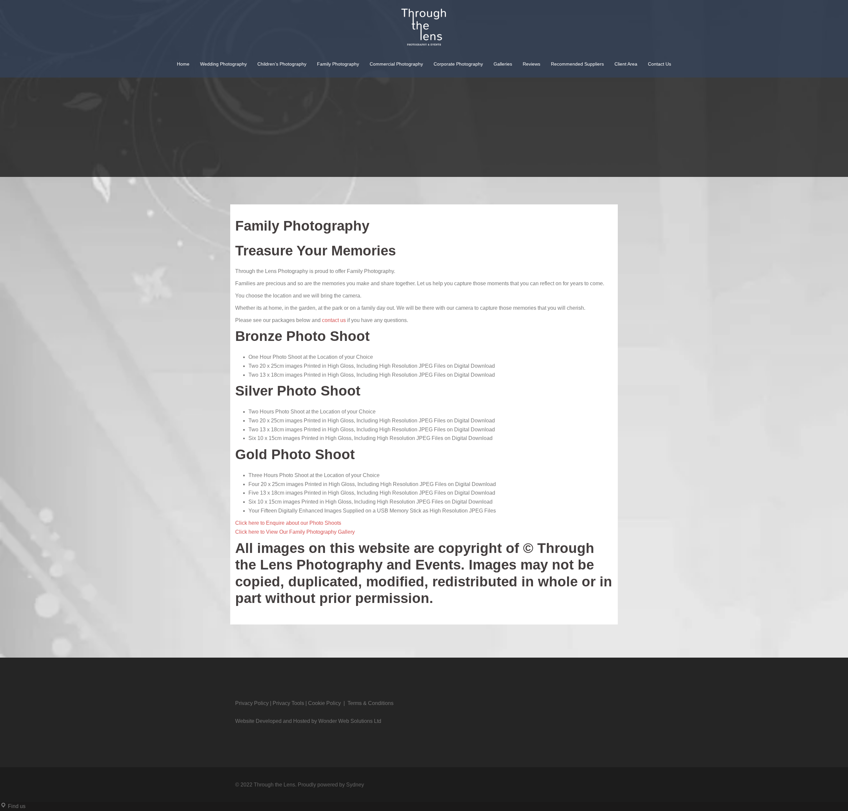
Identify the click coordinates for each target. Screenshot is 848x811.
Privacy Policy (252, 703)
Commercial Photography (396, 64)
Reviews (531, 64)
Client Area (625, 64)
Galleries (503, 64)
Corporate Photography (458, 64)
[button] (288, 523)
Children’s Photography (281, 64)
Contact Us (659, 64)
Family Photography (338, 64)
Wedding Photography (223, 64)
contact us (334, 320)
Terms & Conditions (370, 703)
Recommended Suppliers (577, 64)
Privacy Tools (288, 703)
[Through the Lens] (424, 30)
